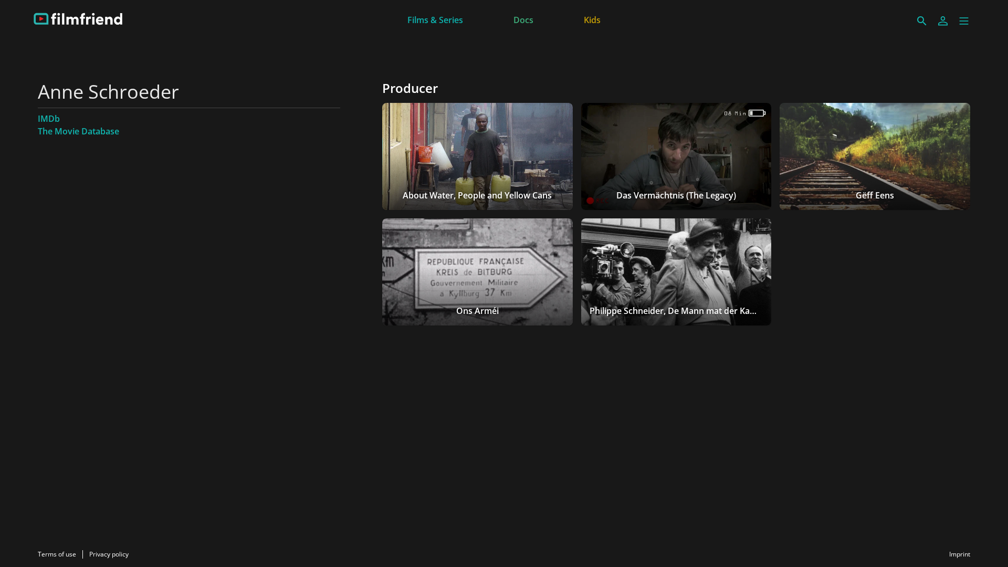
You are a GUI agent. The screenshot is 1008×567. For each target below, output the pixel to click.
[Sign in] (942, 21)
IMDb (49, 118)
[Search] (921, 21)
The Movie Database (78, 131)
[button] (963, 21)
